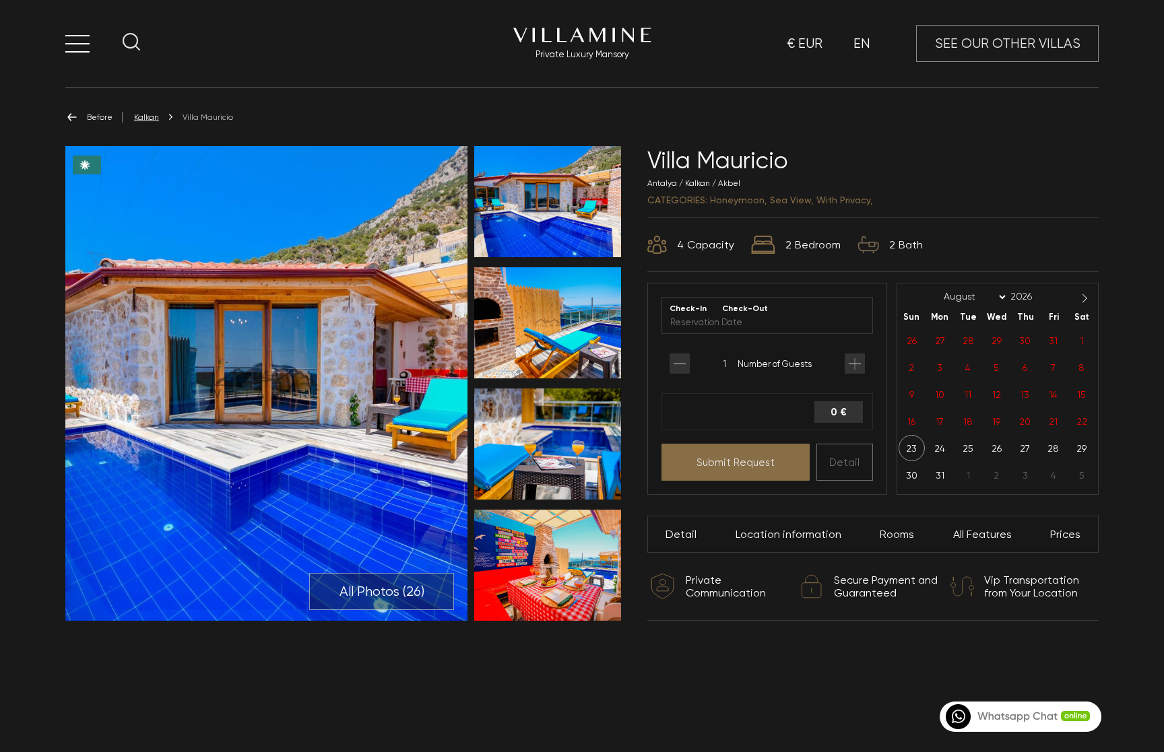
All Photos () (382, 591)
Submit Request (736, 462)
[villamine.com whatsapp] (1019, 717)
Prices (1065, 534)
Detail (844, 462)
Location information (788, 534)
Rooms (897, 534)
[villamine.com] (77, 43)
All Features (982, 534)
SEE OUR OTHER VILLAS (1007, 43)
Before (99, 117)
